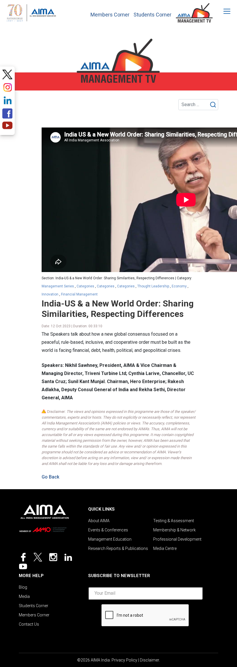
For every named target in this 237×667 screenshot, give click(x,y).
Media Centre (165, 548)
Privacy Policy (124, 660)
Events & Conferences (108, 530)
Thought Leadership (153, 286)
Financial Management (79, 294)
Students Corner (152, 15)
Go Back (50, 477)
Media (24, 596)
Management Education (110, 539)
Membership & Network (174, 530)
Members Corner (109, 15)
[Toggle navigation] (223, 11)
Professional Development (177, 539)
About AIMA (99, 520)
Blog (23, 587)
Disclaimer (149, 660)
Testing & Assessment (173, 520)
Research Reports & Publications (118, 548)
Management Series (58, 286)
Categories (85, 286)
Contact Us (29, 624)
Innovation (50, 294)
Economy (179, 286)
